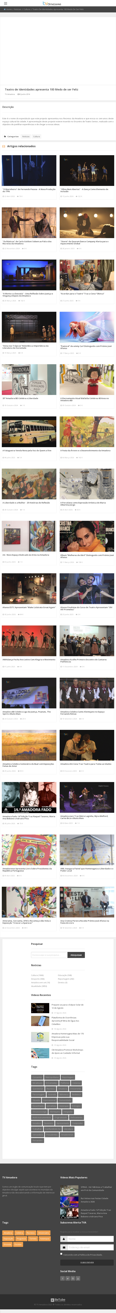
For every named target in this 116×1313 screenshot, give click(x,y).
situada (36, 1100)
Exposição (8, 1238)
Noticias (17, 9)
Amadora (62, 1088)
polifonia (65, 1083)
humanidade (65, 1100)
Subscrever (87, 1262)
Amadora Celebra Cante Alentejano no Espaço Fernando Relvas (82, 712)
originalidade (61, 1117)
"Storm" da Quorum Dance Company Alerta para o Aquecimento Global (84, 242)
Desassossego (39, 1111)
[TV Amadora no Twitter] (67, 1278)
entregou (76, 1106)
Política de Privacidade (90, 1254)
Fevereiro (48, 1123)
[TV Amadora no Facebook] (62, 1278)
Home (9, 9)
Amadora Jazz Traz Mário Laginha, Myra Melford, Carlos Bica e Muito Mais (84, 817)
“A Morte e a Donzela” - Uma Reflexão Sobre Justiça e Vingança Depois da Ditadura (28, 294)
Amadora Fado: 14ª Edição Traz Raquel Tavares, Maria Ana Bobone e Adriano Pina (29, 817)
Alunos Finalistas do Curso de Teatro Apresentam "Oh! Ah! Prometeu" (86, 608)
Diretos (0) (62, 982)
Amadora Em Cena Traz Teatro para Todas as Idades (85, 764)
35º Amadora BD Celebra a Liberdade (20, 398)
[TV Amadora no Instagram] (73, 1278)
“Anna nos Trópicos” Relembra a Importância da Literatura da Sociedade (25, 346)
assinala (52, 1094)
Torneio (33, 1238)
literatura (68, 1129)
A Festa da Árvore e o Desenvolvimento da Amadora (85, 450)
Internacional (49, 1100)
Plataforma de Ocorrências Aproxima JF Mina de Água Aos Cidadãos (65, 1020)
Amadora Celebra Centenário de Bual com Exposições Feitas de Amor (28, 765)
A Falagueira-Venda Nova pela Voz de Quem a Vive (27, 450)
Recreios (51, 1088)
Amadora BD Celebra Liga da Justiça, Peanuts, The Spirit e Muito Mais (27, 712)
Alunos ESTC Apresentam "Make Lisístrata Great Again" (29, 607)
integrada (68, 1111)
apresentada (63, 1123)
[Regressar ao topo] (106, 1294)
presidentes (52, 1134)
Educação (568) (65, 975)
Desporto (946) (37, 978)
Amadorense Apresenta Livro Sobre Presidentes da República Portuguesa (27, 869)
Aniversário (43, 1232)
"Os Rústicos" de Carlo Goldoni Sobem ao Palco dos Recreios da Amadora (27, 242)
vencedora (38, 1134)
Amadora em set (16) (40, 982)
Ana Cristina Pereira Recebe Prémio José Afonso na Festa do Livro (84, 921)
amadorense (67, 1134)
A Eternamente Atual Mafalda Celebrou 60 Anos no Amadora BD (84, 399)
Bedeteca (76, 1094)
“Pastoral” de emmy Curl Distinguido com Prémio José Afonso (86, 347)
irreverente (75, 1088)
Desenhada (38, 1106)
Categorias (13, 136)
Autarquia (44, 1238)
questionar (38, 1088)
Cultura (27, 9)
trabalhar (37, 1129)
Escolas (18, 1244)
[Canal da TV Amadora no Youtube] (78, 1278)
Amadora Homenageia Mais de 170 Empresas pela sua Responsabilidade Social (68, 1036)
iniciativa (37, 1123)
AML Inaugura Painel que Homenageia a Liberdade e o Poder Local (86, 869)
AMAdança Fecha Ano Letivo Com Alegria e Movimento (29, 659)
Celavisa (76, 1083)
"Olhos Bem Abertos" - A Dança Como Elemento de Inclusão (84, 190)
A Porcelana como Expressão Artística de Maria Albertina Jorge (83, 503)
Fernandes (38, 1140)
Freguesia (21, 1238)
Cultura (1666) (37, 975)
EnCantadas (51, 1083)
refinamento (76, 1117)
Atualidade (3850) (39, 986)
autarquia (63, 1106)
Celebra (19, 1232)
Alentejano (55, 1111)
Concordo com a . (82, 1254)
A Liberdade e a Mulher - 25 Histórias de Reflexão (26, 502)
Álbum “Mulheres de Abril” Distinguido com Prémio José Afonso (87, 556)
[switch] (61, 1254)
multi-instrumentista (42, 1117)
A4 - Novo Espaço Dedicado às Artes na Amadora (26, 554)
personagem (38, 1094)
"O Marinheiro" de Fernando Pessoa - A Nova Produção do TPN (29, 190)
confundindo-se (52, 1129)
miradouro (37, 1083)
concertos (37, 1077)
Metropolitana (52, 1077)
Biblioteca (64, 1094)
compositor (77, 1123)
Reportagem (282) (66, 978)
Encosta (7, 1244)
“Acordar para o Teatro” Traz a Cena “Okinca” (82, 293)
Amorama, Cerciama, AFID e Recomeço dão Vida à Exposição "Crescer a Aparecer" (27, 921)
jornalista (51, 1106)
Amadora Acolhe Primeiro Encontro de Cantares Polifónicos (83, 660)
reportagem (68, 1077)
